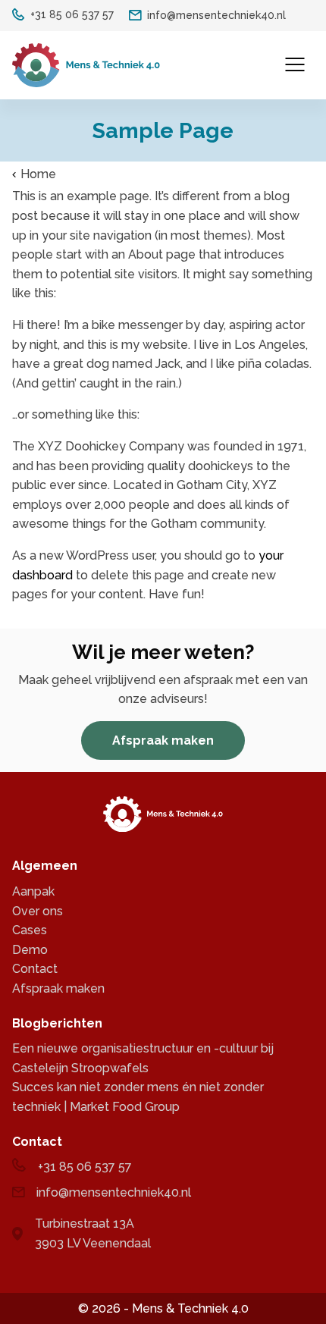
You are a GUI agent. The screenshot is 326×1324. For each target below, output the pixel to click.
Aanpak (33, 891)
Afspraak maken (163, 740)
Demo (30, 950)
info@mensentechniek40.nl (216, 15)
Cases (29, 930)
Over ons (37, 911)
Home (38, 174)
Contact (35, 969)
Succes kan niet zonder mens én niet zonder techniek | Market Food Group (138, 1097)
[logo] (86, 65)
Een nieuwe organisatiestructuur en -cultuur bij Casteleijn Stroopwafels (143, 1058)
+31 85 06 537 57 (72, 14)
